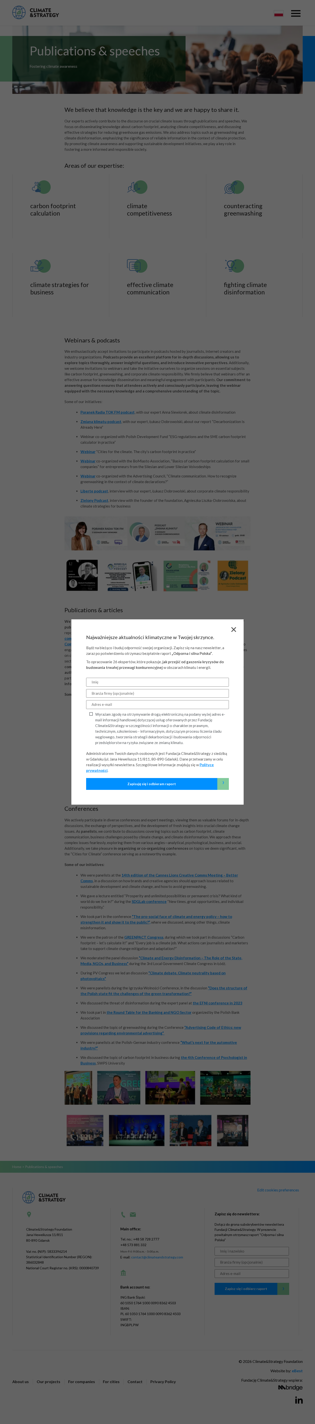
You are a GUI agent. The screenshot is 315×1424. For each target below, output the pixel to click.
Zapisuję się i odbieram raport (175, 782)
